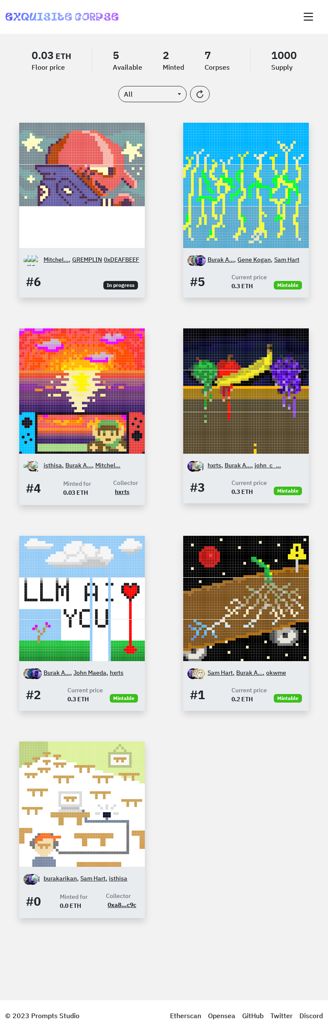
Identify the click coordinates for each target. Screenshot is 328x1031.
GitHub (253, 1015)
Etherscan (185, 1015)
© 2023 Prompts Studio (42, 1015)
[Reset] (200, 94)
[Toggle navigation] (308, 17)
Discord (311, 1015)
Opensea (221, 1015)
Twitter (281, 1015)
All (128, 94)
